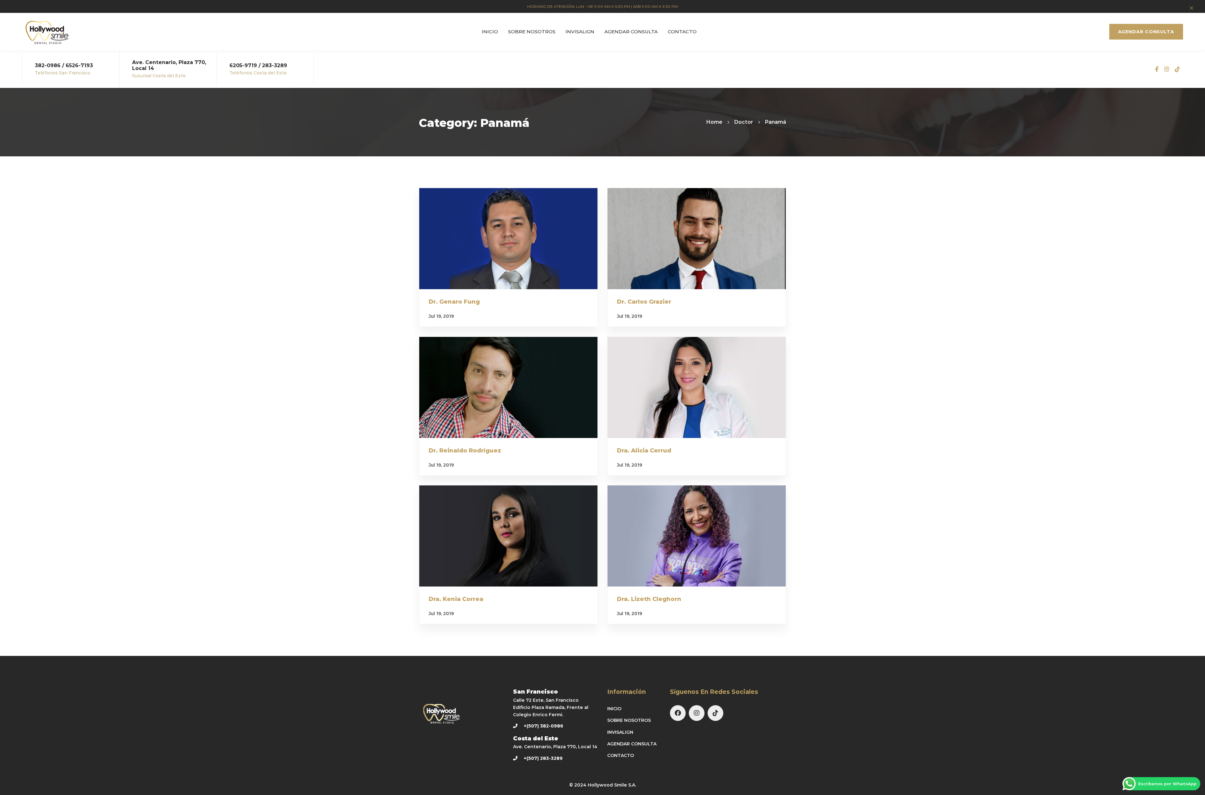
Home (714, 122)
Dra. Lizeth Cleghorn (649, 599)
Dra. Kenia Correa (456, 599)
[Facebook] (1157, 69)
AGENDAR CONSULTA (1146, 32)
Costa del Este (535, 738)
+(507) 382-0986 (543, 726)
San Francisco (535, 691)
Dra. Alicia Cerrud (644, 450)
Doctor (743, 122)
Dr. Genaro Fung (454, 302)
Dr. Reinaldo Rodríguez (465, 450)
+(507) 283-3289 (543, 758)
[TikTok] (1177, 69)
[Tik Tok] (715, 713)
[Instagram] (1166, 69)
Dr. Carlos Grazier (644, 302)
